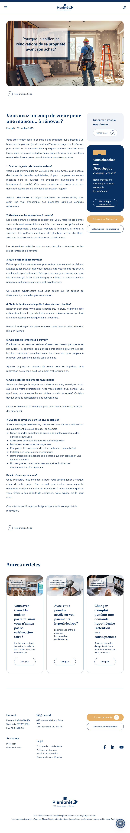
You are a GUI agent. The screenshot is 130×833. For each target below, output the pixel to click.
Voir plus (25, 661)
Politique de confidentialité (49, 746)
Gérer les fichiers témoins (49, 757)
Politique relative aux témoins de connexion (47, 751)
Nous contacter (13, 747)
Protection (11, 743)
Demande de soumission (105, 726)
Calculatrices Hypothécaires (105, 228)
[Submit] (112, 132)
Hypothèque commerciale (105, 203)
